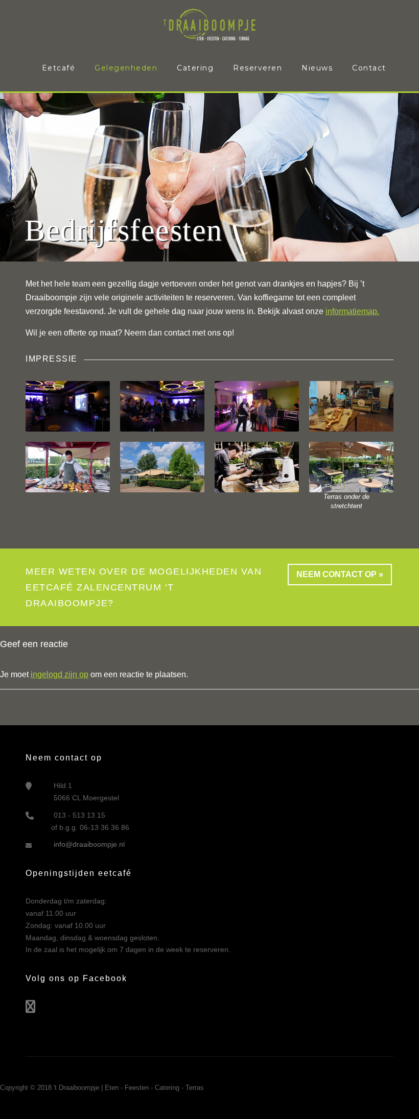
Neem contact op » (339, 574)
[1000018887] (68, 466)
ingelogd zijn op (59, 674)
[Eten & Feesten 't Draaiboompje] (209, 23)
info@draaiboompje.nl (89, 844)
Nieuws (317, 68)
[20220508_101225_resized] (351, 466)
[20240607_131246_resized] (162, 466)
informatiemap (351, 311)
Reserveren (257, 68)
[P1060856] (162, 405)
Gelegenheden (126, 68)
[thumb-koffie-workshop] (257, 466)
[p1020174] (257, 405)
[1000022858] (351, 405)
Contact (369, 68)
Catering (195, 68)
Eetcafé (59, 68)
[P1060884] (68, 405)
